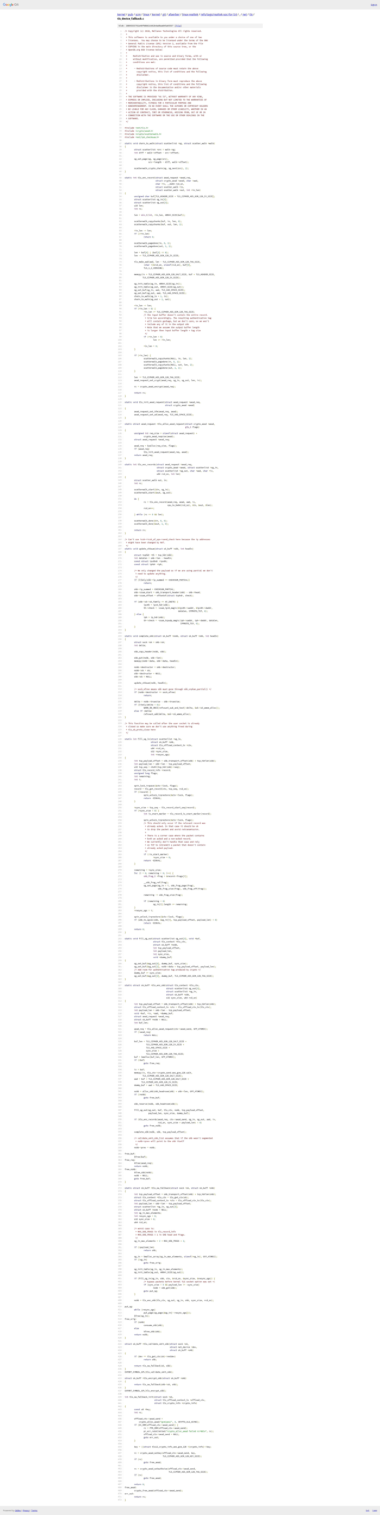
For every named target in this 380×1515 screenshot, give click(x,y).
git (164, 14)
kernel (121, 14)
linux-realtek (190, 14)
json (374, 1510)
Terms (34, 1510)
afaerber (174, 14)
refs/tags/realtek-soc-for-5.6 (219, 14)
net (245, 14)
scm (138, 14)
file (178, 25)
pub (130, 14)
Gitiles (18, 1510)
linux (146, 14)
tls (251, 14)
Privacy (26, 1510)
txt (367, 1510)
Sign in (374, 4)
